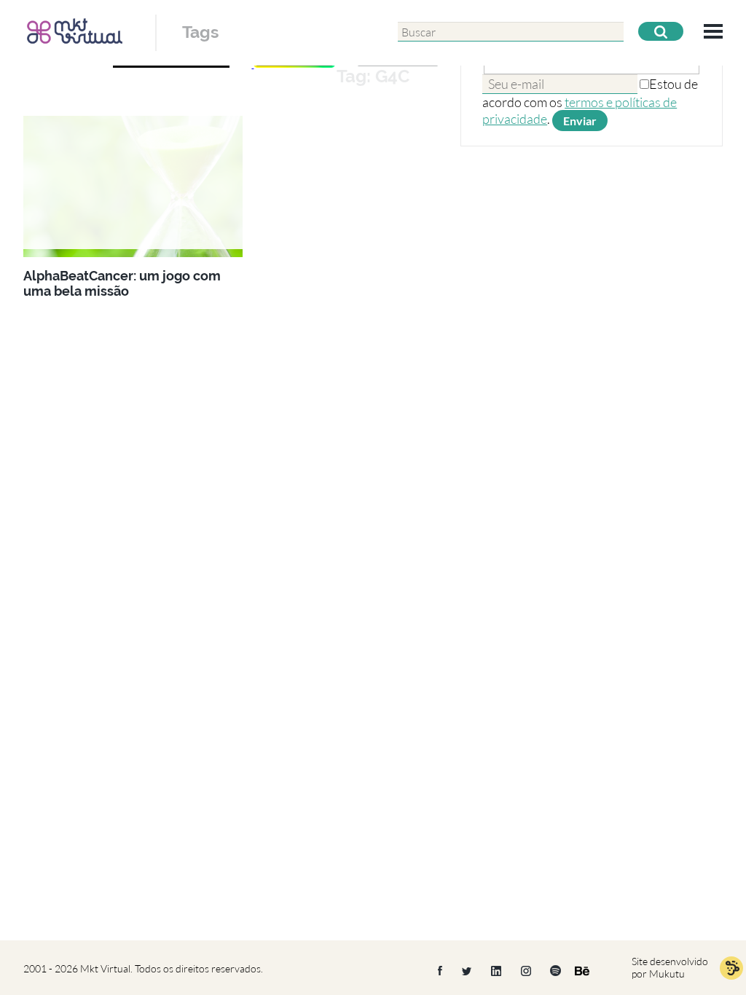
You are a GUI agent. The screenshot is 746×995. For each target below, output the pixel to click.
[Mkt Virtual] (75, 31)
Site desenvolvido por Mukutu (670, 967)
